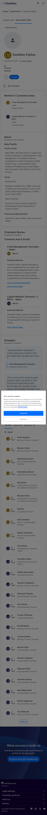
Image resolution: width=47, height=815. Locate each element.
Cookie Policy (22, 407)
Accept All (23, 413)
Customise (23, 419)
